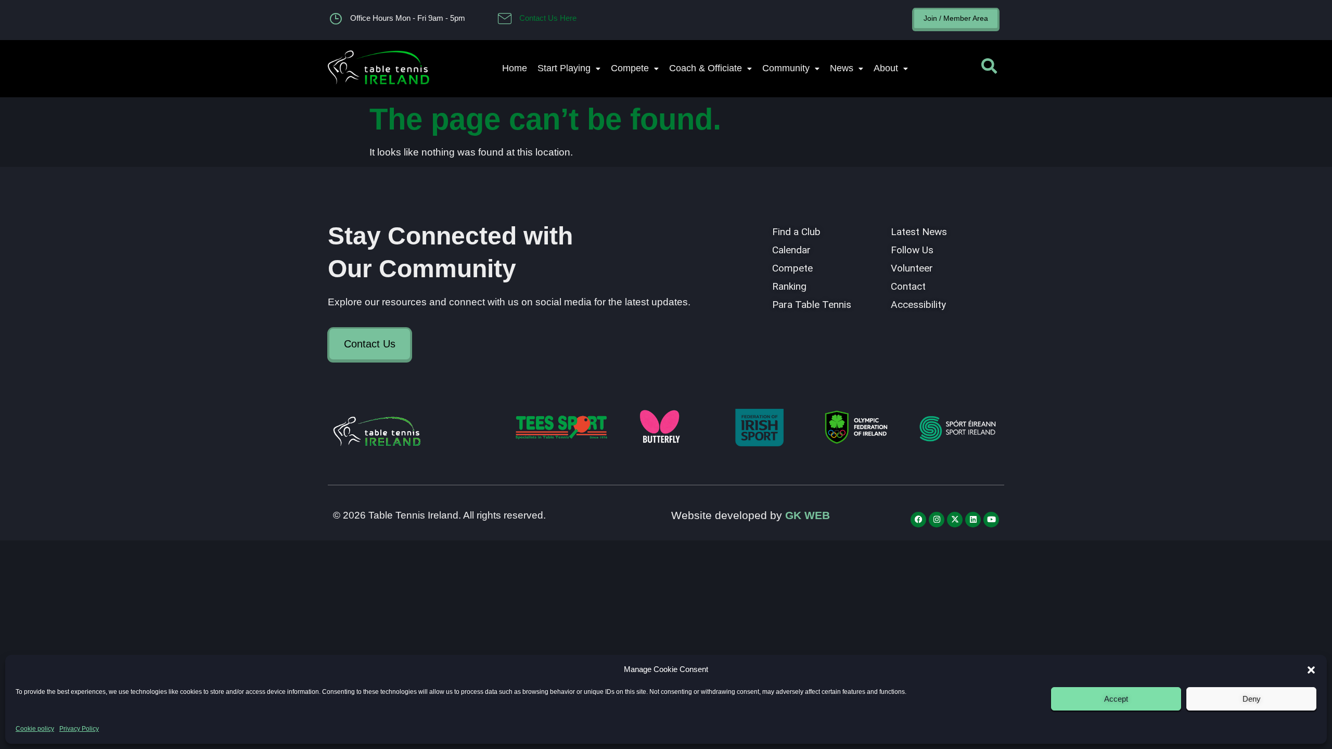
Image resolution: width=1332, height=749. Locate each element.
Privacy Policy (79, 728)
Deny (1252, 698)
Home (514, 68)
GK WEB (807, 515)
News (841, 68)
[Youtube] (991, 519)
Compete (630, 68)
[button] (1311, 670)
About (886, 68)
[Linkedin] (973, 519)
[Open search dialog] (989, 68)
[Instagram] (936, 519)
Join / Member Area (956, 18)
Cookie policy (35, 728)
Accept (1116, 698)
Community (786, 68)
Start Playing (564, 68)
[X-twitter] (955, 519)
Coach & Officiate (705, 68)
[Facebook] (918, 519)
